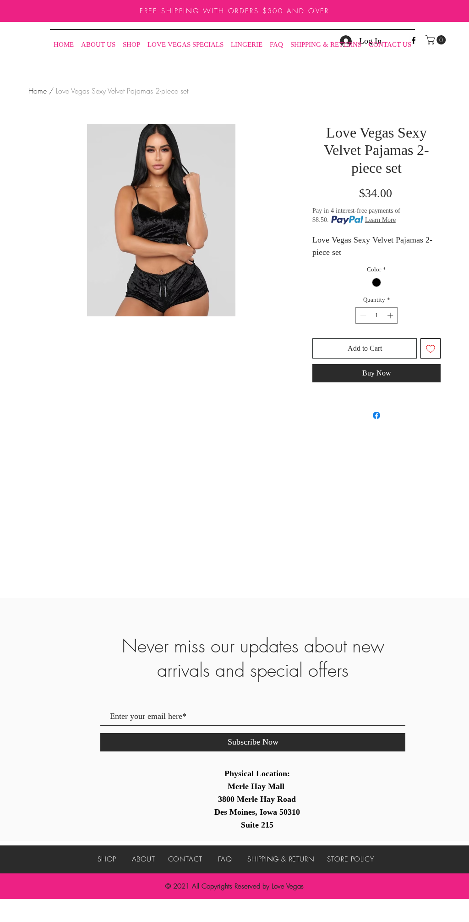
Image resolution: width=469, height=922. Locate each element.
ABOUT (143, 859)
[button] (436, 39)
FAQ (225, 859)
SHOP (107, 859)
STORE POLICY (350, 859)
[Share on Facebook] (376, 415)
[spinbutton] (377, 315)
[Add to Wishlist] (430, 348)
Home (37, 91)
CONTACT (185, 859)
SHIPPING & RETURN (280, 859)
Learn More (380, 219)
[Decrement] (362, 315)
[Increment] (391, 315)
